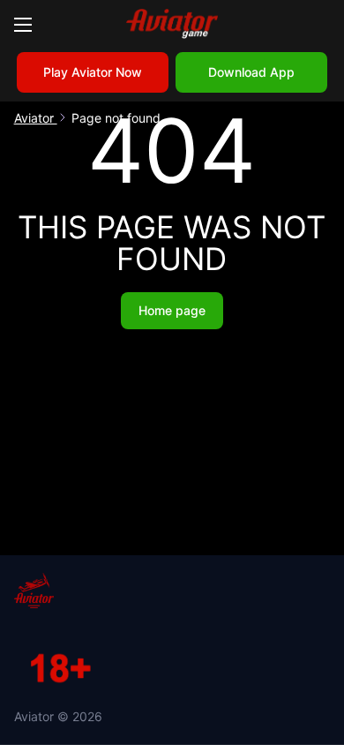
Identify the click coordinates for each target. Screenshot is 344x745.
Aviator (35, 117)
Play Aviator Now (92, 71)
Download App (251, 71)
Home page (172, 310)
